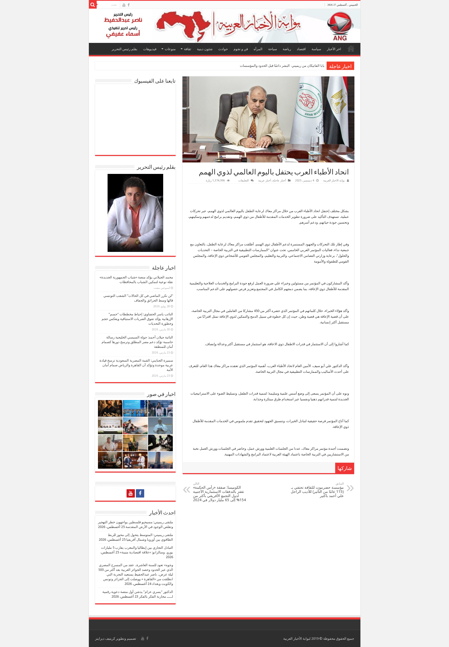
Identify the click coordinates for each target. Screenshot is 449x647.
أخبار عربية (264, 180)
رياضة (287, 49)
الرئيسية (351, 48)
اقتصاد (301, 49)
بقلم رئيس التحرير (124, 49)
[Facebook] (128, 5)
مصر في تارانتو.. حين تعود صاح (303, 66)
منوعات (170, 49)
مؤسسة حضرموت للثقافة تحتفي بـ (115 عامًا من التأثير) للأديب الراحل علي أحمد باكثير (317, 490)
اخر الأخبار (334, 49)
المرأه (258, 49)
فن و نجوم (241, 49)
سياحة (272, 49)
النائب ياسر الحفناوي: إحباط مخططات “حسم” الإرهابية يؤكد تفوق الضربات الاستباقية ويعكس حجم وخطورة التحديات (137, 318)
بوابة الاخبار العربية (334, 180)
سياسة (316, 49)
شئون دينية (205, 49)
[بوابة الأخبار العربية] (224, 26)
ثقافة (187, 49)
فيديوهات (149, 49)
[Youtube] (124, 5)
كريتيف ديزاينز (105, 639)
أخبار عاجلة (279, 180)
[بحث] (93, 5)
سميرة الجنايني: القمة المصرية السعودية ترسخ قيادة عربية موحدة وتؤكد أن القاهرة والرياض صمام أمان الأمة (136, 365)
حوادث (223, 49)
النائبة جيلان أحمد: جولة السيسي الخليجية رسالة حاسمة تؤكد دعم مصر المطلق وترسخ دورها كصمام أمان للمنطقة (137, 342)
